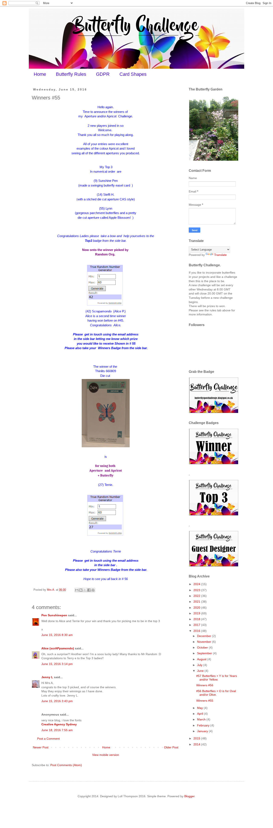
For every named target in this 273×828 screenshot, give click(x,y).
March (201, 719)
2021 (197, 601)
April (200, 713)
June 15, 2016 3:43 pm (57, 701)
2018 (197, 619)
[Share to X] (85, 590)
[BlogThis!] (81, 590)
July (200, 665)
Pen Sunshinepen (54, 615)
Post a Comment (48, 738)
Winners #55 (204, 700)
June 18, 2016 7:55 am (57, 730)
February (203, 725)
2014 (197, 744)
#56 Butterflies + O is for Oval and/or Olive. (216, 692)
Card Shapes (133, 74)
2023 (197, 590)
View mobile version (105, 755)
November (204, 641)
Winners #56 (204, 685)
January (203, 731)
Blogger (189, 796)
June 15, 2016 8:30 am (57, 635)
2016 (197, 631)
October (203, 647)
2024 (197, 584)
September (205, 653)
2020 (197, 607)
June (201, 670)
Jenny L (47, 677)
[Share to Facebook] (89, 590)
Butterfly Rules (71, 74)
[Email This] (77, 590)
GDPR (103, 74)
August (202, 659)
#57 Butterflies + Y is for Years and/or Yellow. (216, 677)
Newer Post (40, 747)
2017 (197, 625)
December (204, 636)
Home (40, 74)
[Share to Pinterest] (93, 590)
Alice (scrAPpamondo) (57, 648)
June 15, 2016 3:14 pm (57, 664)
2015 (197, 738)
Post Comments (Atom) (66, 765)
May (200, 708)
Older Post (171, 747)
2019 (197, 613)
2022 (197, 596)
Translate (220, 255)
